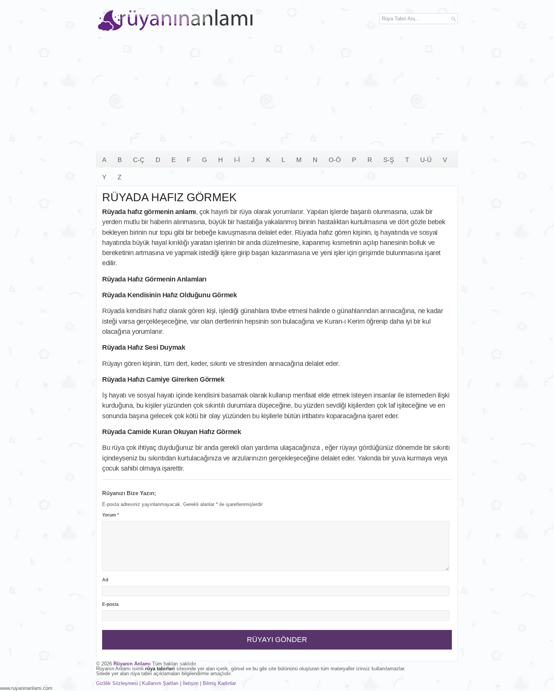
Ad (105, 579)
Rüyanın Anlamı (132, 664)
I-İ (237, 160)
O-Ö (335, 160)
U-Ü (426, 160)
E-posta (110, 604)
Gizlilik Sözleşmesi (117, 683)
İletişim (191, 683)
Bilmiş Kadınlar (219, 683)
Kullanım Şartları (160, 683)
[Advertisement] (277, 94)
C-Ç (138, 160)
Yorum (110, 515)
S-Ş (388, 160)
